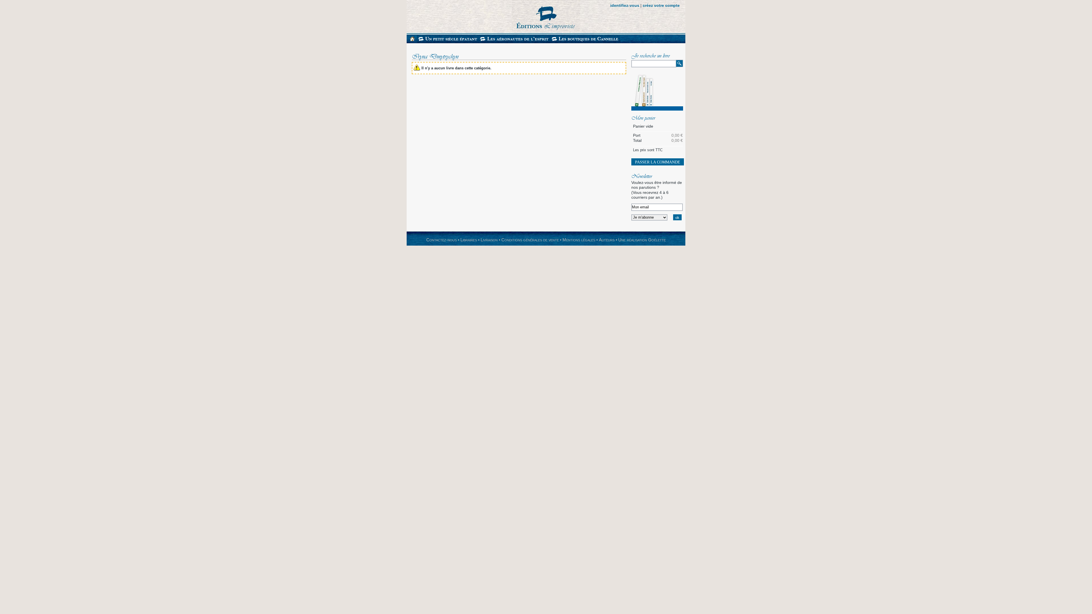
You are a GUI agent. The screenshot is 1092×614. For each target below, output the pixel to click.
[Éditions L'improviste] (493, 16)
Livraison (489, 239)
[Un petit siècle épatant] (448, 42)
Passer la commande (657, 162)
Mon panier (643, 118)
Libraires (468, 239)
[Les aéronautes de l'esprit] (514, 42)
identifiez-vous (624, 5)
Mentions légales (578, 239)
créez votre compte (661, 5)
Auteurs (607, 239)
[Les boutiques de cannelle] (585, 42)
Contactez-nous (441, 239)
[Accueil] (412, 40)
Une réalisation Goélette (642, 239)
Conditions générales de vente (530, 239)
